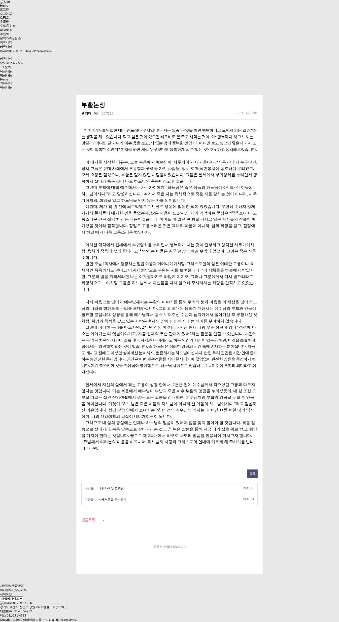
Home (4, 5)
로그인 (4, 9)
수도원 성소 (8, 25)
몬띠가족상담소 (10, 38)
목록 (252, 473)
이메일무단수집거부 (13, 590)
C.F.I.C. (5, 17)
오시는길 (6, 13)
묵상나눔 (6, 71)
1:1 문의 (5, 67)
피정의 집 (6, 30)
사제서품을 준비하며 (112, 499)
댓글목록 (88, 520)
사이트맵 (6, 594)
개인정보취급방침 (12, 585)
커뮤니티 (6, 42)
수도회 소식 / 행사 (12, 63)
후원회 (4, 34)
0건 (96, 113)
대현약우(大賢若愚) (112, 488)
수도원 (4, 21)
